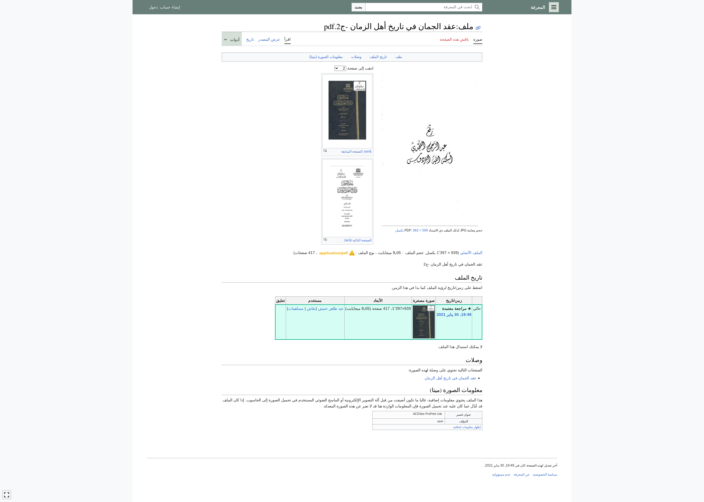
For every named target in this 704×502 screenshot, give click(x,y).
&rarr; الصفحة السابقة (356, 151)
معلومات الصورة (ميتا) (326, 57)
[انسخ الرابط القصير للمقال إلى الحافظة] (478, 28)
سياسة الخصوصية (545, 474)
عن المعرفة (522, 474)
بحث (358, 7)
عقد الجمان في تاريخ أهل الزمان (450, 378)
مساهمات (296, 308)
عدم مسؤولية (501, 474)
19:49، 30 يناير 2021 (454, 314)
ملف (398, 57)
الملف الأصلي (471, 252)
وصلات (356, 57)
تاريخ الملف (378, 57)
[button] (554, 7)
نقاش (311, 308)
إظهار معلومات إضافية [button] (467, 427)
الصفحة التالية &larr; (358, 240)
